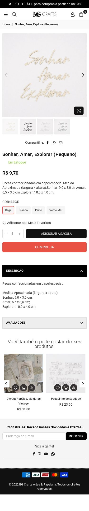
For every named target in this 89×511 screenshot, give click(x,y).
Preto (38, 210)
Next (83, 75)
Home (6, 24)
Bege (8, 210)
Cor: (10, 202)
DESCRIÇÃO (14, 270)
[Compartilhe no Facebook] (47, 142)
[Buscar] (14, 14)
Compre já (44, 247)
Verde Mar (55, 210)
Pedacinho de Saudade (66, 398)
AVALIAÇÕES (16, 322)
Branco (23, 210)
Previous (5, 75)
